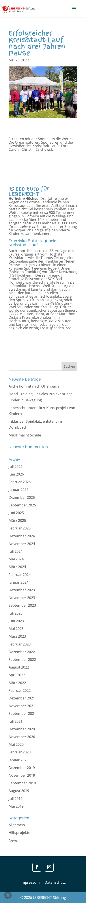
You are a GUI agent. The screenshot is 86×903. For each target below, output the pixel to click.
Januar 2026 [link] (18, 489)
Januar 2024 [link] (18, 582)
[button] (73, 11)
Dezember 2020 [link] (22, 729)
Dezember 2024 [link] (22, 536)
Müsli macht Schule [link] (25, 435)
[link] (22, 8)
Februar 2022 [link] (20, 690)
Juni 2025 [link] (16, 512)
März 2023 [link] (17, 636)
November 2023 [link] (22, 597)
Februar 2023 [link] (20, 644)
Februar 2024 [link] (20, 574)
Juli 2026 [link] (15, 466)
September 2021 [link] (22, 713)
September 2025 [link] (22, 505)
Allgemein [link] (17, 825)
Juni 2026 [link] (16, 474)
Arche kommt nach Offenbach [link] (34, 386)
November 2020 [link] (22, 736)
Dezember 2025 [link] (22, 497)
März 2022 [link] (17, 682)
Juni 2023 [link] (16, 621)
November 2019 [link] (22, 775)
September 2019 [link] (22, 783)
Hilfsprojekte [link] (19, 832)
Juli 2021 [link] (15, 721)
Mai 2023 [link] (16, 628)
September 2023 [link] (22, 605)
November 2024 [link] (22, 543)
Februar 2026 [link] (20, 481)
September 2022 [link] (22, 659)
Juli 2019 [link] (15, 798)
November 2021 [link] (22, 705)
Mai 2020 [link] (16, 744)
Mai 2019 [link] (16, 806)
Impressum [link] (30, 883)
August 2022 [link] (19, 667)
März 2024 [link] (17, 566)
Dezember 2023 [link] (22, 590)
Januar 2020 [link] (18, 760)
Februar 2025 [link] (20, 528)
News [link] (13, 840)
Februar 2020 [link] (20, 752)
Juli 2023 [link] (15, 613)
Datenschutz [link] (55, 883)
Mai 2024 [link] (16, 559)
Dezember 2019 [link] (22, 767)
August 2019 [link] (19, 790)
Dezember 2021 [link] (22, 698)
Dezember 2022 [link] (22, 651)
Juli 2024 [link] (15, 551)
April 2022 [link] (17, 674)
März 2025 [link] (17, 520)
